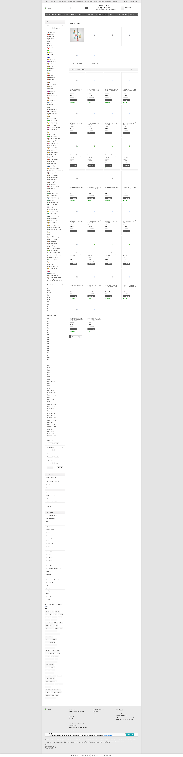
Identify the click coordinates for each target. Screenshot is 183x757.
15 (48, 337)
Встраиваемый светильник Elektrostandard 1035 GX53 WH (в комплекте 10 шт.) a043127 (129, 287)
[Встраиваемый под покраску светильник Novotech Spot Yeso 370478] (77, 211)
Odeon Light (49, 577)
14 (48, 334)
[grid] (131, 69)
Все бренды (115, 1)
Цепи (57, 695)
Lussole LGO (49, 557)
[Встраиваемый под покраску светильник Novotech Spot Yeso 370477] (130, 179)
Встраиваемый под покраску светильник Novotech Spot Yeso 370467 (94, 123)
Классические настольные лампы (52, 650)
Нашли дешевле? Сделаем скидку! (75, 1)
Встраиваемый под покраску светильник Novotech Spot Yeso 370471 (94, 156)
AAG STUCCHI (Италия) (51, 515)
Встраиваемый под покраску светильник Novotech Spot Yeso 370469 (129, 123)
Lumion (48, 546)
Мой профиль (96, 714)
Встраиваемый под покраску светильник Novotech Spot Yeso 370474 (76, 189)
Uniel (47, 593)
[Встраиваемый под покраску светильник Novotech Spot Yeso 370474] (77, 179)
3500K (49, 374)
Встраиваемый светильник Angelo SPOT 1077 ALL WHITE (111, 286)
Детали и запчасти (49, 636)
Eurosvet (48, 532)
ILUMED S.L (61, 614)
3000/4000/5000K (52, 396)
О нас (47, 1)
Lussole (48, 549)
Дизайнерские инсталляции (51, 639)
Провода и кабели (59, 684)
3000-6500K (51, 387)
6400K (49, 394)
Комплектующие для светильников (57, 14)
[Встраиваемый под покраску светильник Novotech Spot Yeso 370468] (112, 113)
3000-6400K (51, 403)
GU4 (49, 294)
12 (48, 336)
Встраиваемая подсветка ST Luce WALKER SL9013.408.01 (94, 90)
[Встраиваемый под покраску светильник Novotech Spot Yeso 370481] (130, 211)
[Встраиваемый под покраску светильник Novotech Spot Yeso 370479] (94, 211)
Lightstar (48, 540)
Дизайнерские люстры (50, 642)
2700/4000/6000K (52, 420)
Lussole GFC (49, 554)
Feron (47, 535)
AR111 (49, 310)
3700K (49, 410)
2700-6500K (51, 399)
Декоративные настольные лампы (52, 633)
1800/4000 (50, 422)
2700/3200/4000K (52, 424)
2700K (49, 379)
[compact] (136, 69)
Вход (127, 1)
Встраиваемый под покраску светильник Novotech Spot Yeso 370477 (129, 189)
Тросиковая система (50, 695)
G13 (49, 304)
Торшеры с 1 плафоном (56, 692)
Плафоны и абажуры (50, 667)
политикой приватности (108, 735)
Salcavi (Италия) (50, 582)
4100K (49, 397)
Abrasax (47, 611)
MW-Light (48, 571)
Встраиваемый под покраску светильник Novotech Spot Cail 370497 (77, 123)
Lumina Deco (49, 543)
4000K (49, 367)
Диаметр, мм (50, 447)
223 (78, 336)
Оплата (64, 1)
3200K (49, 388)
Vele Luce (48, 596)
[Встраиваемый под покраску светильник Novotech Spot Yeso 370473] (130, 146)
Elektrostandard (50, 529)
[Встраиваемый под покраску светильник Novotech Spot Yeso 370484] (112, 244)
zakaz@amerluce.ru (122, 715)
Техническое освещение (52, 501)
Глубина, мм (50, 440)
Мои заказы (95, 711)
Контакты (52, 1)
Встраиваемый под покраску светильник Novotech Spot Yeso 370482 (76, 254)
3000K (49, 365)
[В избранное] (84, 100)
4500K (49, 372)
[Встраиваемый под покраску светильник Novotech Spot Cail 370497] (77, 113)
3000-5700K (51, 412)
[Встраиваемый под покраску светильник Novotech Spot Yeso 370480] (112, 211)
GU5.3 (49, 299)
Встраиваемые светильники (51, 631)
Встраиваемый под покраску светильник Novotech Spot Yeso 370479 (94, 221)
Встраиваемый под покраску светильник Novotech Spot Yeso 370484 (111, 254)
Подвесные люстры (49, 672)
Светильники (103, 14)
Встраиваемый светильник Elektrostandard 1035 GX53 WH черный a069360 (94, 319)
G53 (49, 312)
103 (49, 357)
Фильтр (51, 22)
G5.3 (49, 306)
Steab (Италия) (50, 591)
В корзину (74, 100)
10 (48, 327)
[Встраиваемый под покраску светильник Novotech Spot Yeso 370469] (130, 113)
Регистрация (134, 1)
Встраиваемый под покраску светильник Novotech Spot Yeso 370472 (111, 156)
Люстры (90, 14)
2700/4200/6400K (52, 435)
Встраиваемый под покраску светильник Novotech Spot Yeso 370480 (111, 221)
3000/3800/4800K (52, 413)
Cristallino (57, 611)
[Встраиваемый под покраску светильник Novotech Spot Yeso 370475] (94, 179)
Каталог (51, 474)
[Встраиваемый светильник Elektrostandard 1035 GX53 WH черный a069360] (94, 309)
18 (48, 339)
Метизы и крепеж (54, 656)
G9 (48, 295)
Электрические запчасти (50, 698)
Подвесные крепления (50, 670)
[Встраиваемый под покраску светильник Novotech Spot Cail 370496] (130, 81)
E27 (49, 288)
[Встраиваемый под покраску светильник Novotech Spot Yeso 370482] (77, 244)
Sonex (47, 585)
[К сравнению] (81, 100)
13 (48, 352)
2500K (49, 401)
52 (48, 355)
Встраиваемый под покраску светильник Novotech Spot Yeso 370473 (129, 156)
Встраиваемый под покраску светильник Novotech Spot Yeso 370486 (76, 287)
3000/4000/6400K (52, 426)
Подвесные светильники (50, 675)
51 (48, 359)
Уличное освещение (51, 504)
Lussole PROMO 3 (50, 563)
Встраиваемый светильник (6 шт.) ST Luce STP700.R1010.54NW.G (94, 287)
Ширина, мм (50, 454)
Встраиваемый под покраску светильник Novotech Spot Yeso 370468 (111, 123)
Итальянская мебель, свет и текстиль (102, 1)
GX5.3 (49, 308)
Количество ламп (51, 315)
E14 (49, 290)
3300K (49, 385)
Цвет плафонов (51, 32)
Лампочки (48, 506)
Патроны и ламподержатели (51, 661)
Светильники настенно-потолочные (53, 689)
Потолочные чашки (49, 684)
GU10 (49, 297)
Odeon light (54, 619)
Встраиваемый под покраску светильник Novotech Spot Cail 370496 (129, 91)
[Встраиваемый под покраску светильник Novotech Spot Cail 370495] (112, 81)
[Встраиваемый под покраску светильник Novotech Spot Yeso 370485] (130, 244)
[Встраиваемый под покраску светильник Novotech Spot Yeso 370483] (94, 244)
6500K (49, 369)
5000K (49, 370)
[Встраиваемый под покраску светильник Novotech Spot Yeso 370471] (94, 146)
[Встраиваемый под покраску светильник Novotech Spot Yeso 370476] (112, 179)
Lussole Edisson (50, 552)
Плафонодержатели (50, 664)
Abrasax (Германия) (51, 518)
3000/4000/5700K (52, 415)
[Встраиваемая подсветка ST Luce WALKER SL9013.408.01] (94, 81)
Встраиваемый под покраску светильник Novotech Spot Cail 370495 (112, 91)
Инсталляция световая (50, 647)
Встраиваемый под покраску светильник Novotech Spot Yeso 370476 (111, 189)
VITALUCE (52, 625)
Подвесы (59, 675)
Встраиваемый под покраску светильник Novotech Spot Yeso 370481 (129, 221)
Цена (48, 25)
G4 (48, 301)
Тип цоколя (50, 284)
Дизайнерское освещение (78, 14)
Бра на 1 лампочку (49, 628)
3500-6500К (51, 429)
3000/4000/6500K (52, 381)
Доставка (58, 1)
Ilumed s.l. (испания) (51, 538)
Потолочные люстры (50, 678)
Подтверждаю (130, 734)
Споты (111, 14)
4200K (49, 383)
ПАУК (57, 658)
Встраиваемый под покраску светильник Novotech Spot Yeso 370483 (94, 254)
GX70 (49, 303)
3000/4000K (51, 390)
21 (48, 343)
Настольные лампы (121, 14)
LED (49, 287)
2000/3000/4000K (52, 417)
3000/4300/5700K (52, 428)
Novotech (48, 574)
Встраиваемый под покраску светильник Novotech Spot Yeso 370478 (76, 221)
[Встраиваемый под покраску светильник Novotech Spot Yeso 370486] (77, 277)
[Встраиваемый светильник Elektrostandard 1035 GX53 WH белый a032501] (77, 309)
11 (48, 346)
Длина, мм (49, 460)
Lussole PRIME (49, 560)
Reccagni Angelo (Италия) (52, 579)
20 (48, 345)
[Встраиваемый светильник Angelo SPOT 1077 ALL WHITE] (112, 277)
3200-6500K (51, 431)
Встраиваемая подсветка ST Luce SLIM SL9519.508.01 (76, 90)
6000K (49, 376)
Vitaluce (48, 599)
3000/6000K (51, 408)
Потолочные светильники (51, 681)
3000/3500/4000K (52, 404)
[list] (133, 69)
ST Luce (48, 588)
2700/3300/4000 (52, 419)
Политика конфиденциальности (76, 711)
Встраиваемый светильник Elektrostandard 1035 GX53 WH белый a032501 (76, 319)
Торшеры (132, 14)
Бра (96, 14)
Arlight (47, 524)
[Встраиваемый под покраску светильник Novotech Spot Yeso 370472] (112, 146)
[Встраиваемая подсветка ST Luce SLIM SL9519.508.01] (77, 81)
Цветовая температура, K (54, 363)
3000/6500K (51, 437)
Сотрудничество (89, 1)
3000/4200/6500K (52, 406)
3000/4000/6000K (52, 392)
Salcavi (61, 622)
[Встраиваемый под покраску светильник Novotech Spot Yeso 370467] (94, 113)
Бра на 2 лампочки (58, 628)
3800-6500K (51, 433)
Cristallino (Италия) (50, 526)
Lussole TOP (49, 565)
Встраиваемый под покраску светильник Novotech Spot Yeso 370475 (94, 189)
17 (48, 348)
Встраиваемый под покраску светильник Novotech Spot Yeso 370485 (129, 254)
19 (48, 354)
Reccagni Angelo (49, 622)
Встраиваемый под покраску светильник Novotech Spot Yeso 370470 (76, 156)
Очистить (60, 467)
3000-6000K (51, 378)
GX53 (49, 292)
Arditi (47, 521)
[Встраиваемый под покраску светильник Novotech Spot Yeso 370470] (77, 146)
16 (48, 350)
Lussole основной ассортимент (54, 568)
